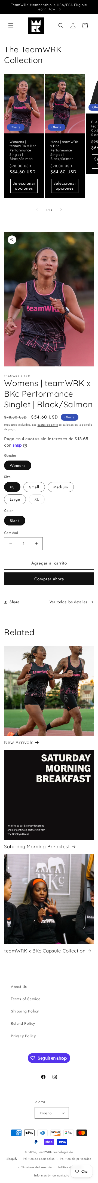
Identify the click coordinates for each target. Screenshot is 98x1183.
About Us (19, 986)
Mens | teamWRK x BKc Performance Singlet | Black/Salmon (64, 150)
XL (40, 500)
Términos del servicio (36, 1167)
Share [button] (15, 602)
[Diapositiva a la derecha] (61, 210)
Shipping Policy (25, 1011)
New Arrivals (18, 742)
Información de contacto (51, 1175)
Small (34, 487)
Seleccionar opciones (24, 185)
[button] (11, 26)
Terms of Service (26, 999)
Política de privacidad (75, 1159)
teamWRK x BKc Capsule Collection (44, 951)
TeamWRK (45, 1152)
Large (15, 499)
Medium (60, 487)
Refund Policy (23, 1023)
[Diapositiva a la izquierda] (37, 210)
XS (12, 487)
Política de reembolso (39, 1159)
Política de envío (70, 1167)
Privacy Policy (23, 1036)
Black (15, 520)
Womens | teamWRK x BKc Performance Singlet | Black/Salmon (23, 150)
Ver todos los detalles (68, 602)
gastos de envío (48, 425)
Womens (18, 465)
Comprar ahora (49, 579)
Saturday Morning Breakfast (37, 846)
